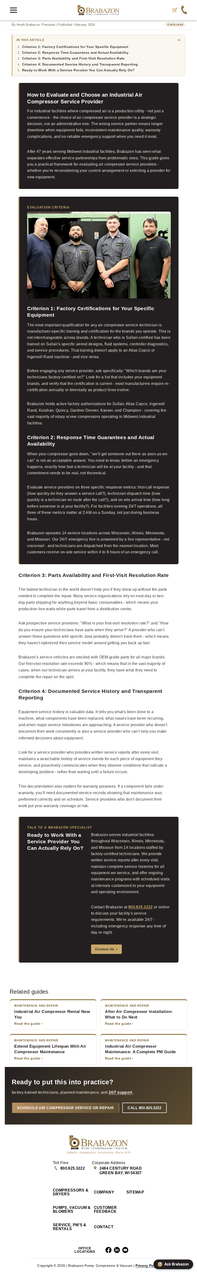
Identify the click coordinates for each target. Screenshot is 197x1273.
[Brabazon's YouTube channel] (125, 1250)
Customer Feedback (105, 1209)
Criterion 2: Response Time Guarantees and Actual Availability (75, 52)
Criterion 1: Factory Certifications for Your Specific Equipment (75, 47)
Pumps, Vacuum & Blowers (72, 1209)
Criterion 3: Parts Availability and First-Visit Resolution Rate (73, 58)
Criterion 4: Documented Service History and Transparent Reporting (80, 64)
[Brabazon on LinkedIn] (117, 1250)
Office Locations (84, 1249)
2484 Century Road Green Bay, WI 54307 (120, 1170)
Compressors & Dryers (70, 1192)
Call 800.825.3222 (144, 1108)
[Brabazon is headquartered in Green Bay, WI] (184, 10)
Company (104, 1192)
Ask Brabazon (174, 1264)
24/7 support (120, 1092)
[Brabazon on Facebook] (108, 1250)
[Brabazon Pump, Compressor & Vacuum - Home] (98, 10)
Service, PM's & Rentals (69, 1227)
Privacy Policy (147, 1265)
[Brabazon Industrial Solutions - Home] (98, 1144)
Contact (103, 1227)
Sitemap (135, 1192)
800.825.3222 (140, 907)
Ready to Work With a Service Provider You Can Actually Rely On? (78, 70)
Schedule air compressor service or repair (65, 1108)
